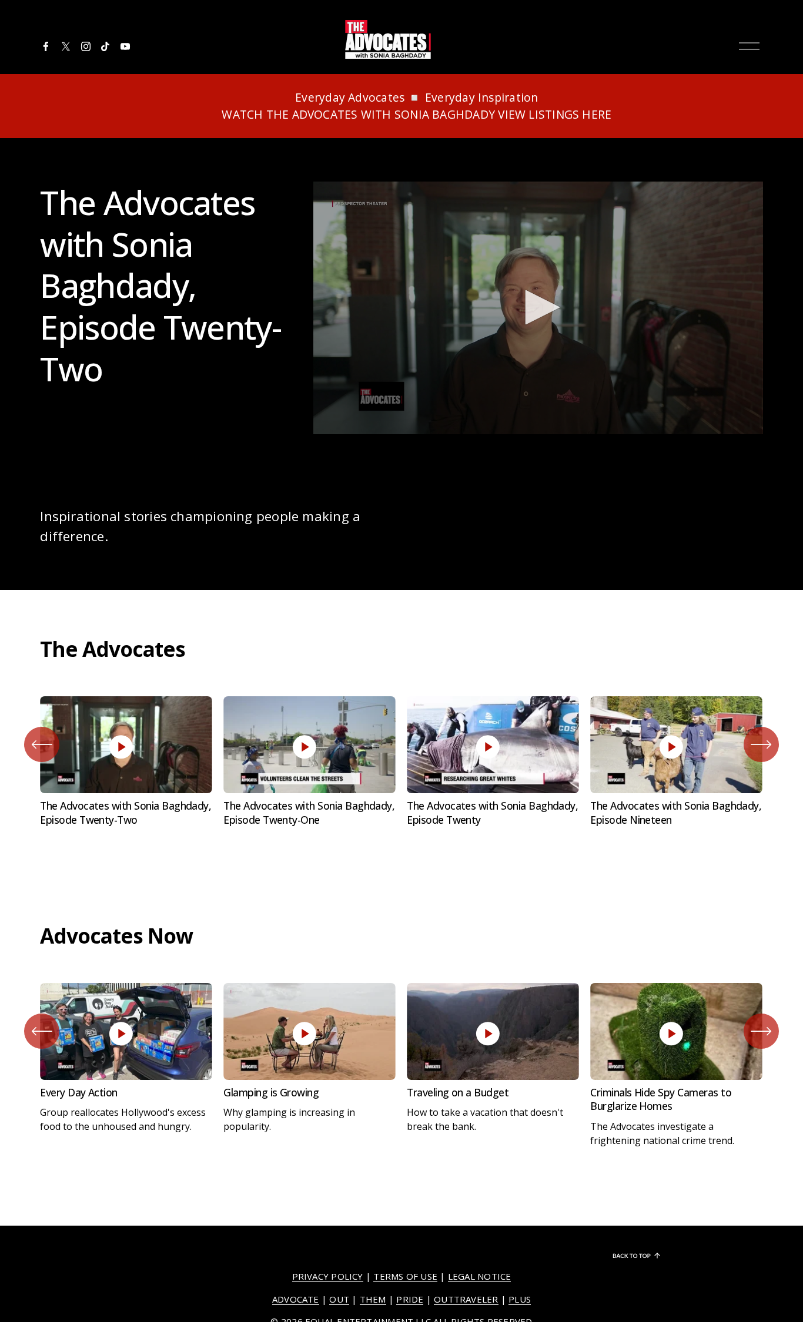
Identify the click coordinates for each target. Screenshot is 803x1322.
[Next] (761, 744)
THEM (373, 1299)
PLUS (519, 1299)
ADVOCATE (295, 1299)
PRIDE (409, 1299)
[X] (66, 46)
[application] (537, 308)
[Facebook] (46, 46)
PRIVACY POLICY (327, 1276)
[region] (401, 764)
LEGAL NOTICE (479, 1276)
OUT (339, 1299)
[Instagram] (86, 46)
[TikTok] (105, 46)
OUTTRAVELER (466, 1299)
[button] (538, 307)
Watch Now (125, 711)
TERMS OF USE (405, 1276)
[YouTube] (125, 46)
